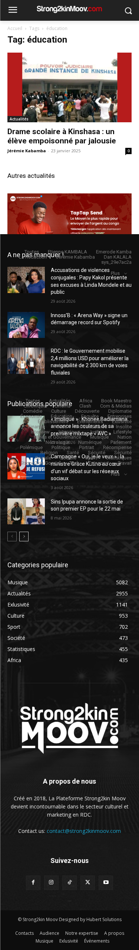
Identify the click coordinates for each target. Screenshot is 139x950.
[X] (87, 883)
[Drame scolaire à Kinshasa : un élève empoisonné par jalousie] (69, 87)
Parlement (121, 442)
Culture (58, 411)
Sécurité (96, 452)
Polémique (31, 447)
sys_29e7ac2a (116, 262)
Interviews (69, 432)
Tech (74, 463)
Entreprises (119, 416)
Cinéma (62, 406)
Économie (31, 416)
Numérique (90, 442)
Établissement (53, 421)
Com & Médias (116, 406)
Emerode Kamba (114, 252)
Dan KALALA (118, 257)
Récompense (117, 447)
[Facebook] (33, 883)
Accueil (14, 28)
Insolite (124, 426)
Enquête (90, 416)
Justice (97, 432)
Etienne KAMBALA (67, 252)
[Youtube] (106, 883)
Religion (49, 452)
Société (68, 458)
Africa (85, 400)
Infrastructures (91, 426)
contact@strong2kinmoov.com (84, 830)
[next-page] (24, 536)
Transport (98, 463)
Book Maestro (116, 400)
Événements (90, 421)
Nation (125, 437)
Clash (85, 406)
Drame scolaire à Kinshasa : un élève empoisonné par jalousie (61, 136)
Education (61, 416)
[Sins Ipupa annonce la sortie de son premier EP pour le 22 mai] (26, 511)
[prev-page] (12, 536)
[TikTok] (69, 883)
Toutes (31, 252)
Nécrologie (57, 442)
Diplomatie (120, 411)
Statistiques (119, 458)
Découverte (87, 411)
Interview (40, 432)
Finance (36, 426)
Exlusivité (122, 421)
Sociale (43, 458)
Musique (99, 437)
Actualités (19, 119)
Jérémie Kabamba (26, 150)
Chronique (35, 406)
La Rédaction (33, 257)
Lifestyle (122, 432)
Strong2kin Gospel (40, 463)
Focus (60, 426)
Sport (91, 458)
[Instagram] (51, 883)
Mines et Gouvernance (57, 437)
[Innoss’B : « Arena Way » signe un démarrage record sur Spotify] (26, 325)
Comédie (32, 411)
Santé (73, 452)
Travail (125, 463)
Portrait (86, 447)
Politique (61, 447)
